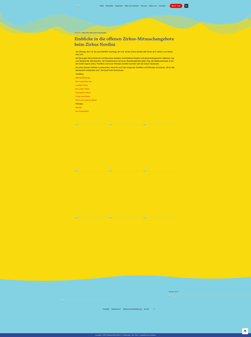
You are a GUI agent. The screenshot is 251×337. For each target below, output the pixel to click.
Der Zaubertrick (82, 111)
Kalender (119, 6)
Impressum (116, 309)
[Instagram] (186, 6)
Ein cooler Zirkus (82, 89)
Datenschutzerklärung (132, 309)
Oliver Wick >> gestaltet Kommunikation (143, 335)
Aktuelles (109, 6)
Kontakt (162, 6)
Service (144, 6)
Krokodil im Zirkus (82, 93)
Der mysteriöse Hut (83, 81)
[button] (154, 309)
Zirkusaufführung (82, 78)
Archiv (146, 309)
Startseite (77, 33)
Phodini (78, 107)
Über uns (153, 6)
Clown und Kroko (82, 96)
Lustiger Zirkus (81, 85)
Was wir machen (132, 6)
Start (102, 6)
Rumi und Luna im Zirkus (86, 100)
